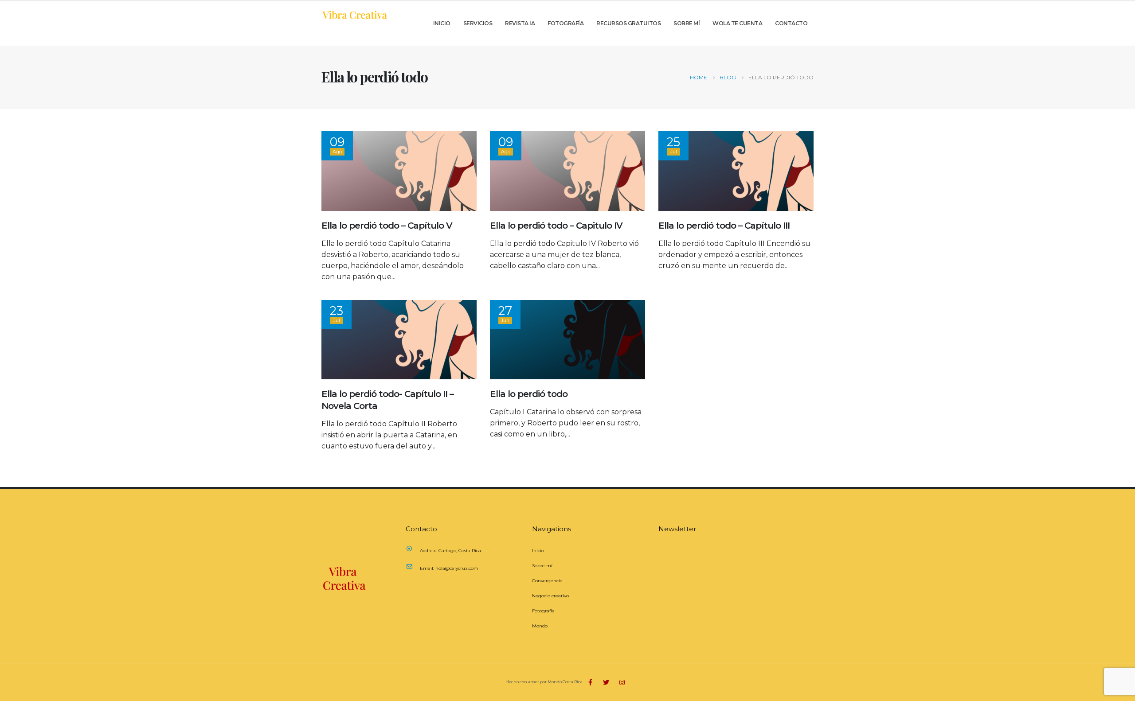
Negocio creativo (550, 596)
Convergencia (547, 581)
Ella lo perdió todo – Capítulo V (386, 225)
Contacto (791, 23)
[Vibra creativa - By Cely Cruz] (354, 14)
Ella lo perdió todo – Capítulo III (724, 225)
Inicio (441, 23)
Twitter (606, 682)
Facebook (590, 682)
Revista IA (520, 23)
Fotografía (565, 23)
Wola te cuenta (737, 23)
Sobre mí (686, 23)
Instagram (622, 682)
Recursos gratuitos (628, 23)
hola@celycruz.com (456, 568)
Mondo (540, 626)
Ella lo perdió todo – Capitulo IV (556, 225)
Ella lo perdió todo (529, 394)
